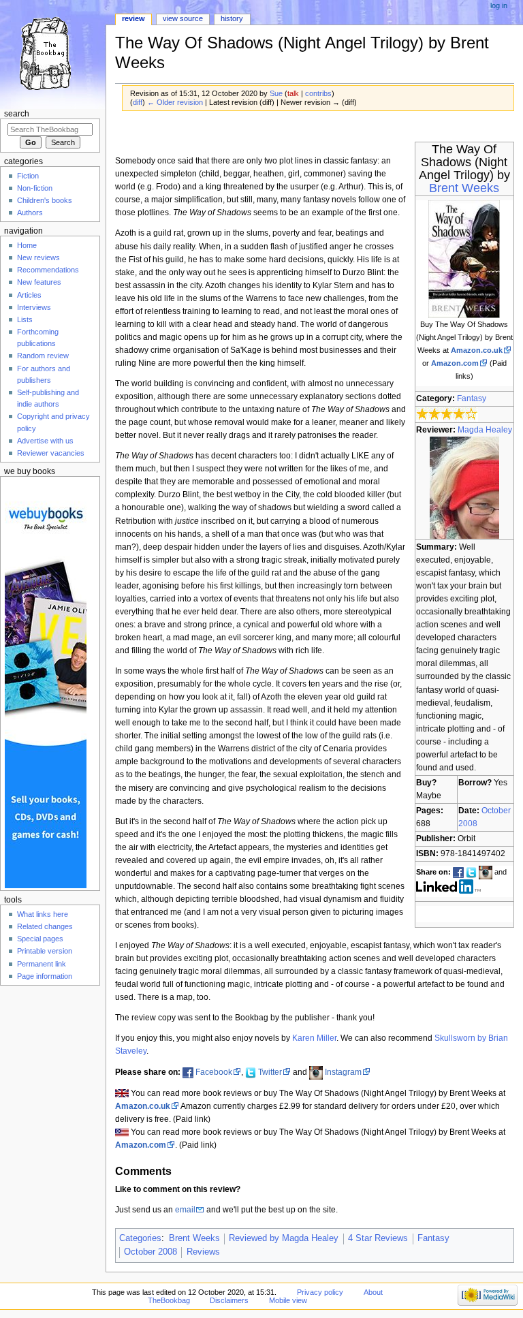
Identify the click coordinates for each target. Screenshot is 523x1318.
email (185, 1209)
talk (293, 93)
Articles (29, 295)
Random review (43, 355)
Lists (25, 319)
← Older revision (175, 102)
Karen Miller (314, 1038)
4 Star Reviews (378, 1238)
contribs (318, 93)
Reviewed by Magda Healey (283, 1238)
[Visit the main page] (53, 53)
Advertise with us (45, 441)
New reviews (38, 257)
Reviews (203, 1252)
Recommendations (48, 270)
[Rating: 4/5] (447, 414)
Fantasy (471, 398)
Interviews (34, 307)
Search (16, 114)
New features (39, 282)
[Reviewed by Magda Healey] (464, 487)
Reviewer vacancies (50, 453)
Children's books (44, 200)
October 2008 (150, 1252)
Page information (44, 976)
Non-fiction (34, 188)
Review (133, 18)
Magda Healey (485, 430)
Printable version (44, 951)
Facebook (213, 1072)
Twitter (270, 1072)
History (232, 18)
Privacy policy (320, 1292)
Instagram (343, 1072)
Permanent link (41, 964)
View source (183, 18)
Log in (498, 5)
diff (137, 102)
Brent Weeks (464, 188)
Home (27, 245)
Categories (140, 1238)
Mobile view (288, 1300)
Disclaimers (229, 1300)
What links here (42, 914)
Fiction (28, 176)
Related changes (45, 926)
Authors (30, 212)
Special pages (40, 939)
